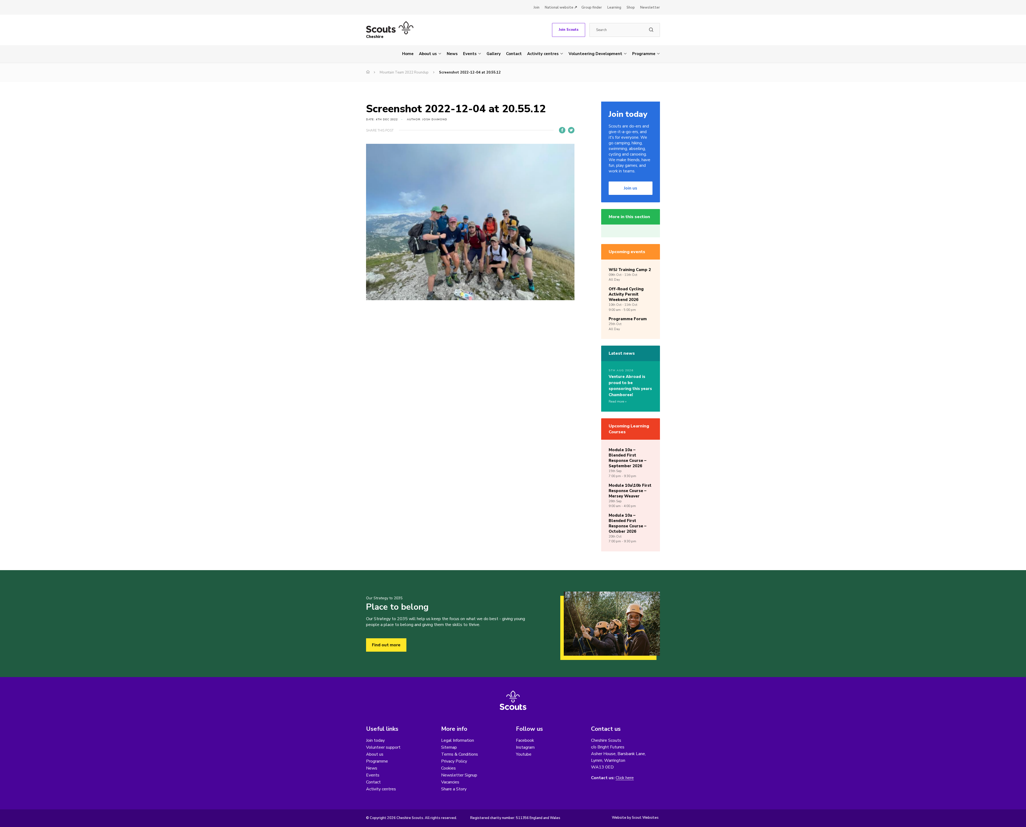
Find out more (386, 645)
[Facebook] (562, 130)
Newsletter (650, 7)
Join (536, 7)
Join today (375, 740)
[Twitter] (571, 130)
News (452, 53)
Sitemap (449, 747)
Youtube (523, 754)
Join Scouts (568, 29)
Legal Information (457, 740)
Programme (643, 53)
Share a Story (454, 789)
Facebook (525, 740)
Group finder (591, 7)
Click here (625, 778)
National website (559, 7)
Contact (514, 53)
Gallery (494, 53)
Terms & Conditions (459, 754)
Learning (614, 7)
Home (408, 53)
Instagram (525, 747)
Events (470, 53)
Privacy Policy (454, 761)
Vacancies (450, 782)
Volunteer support (383, 747)
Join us (630, 188)
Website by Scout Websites (635, 817)
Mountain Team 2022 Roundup (404, 72)
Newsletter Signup (459, 775)
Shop (631, 7)
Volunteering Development (595, 53)
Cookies (448, 768)
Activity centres (543, 53)
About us (428, 53)
